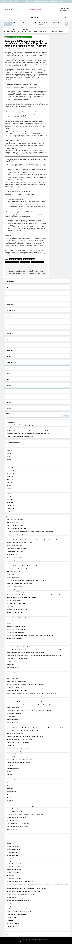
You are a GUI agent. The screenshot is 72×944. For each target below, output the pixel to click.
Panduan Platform (11, 716)
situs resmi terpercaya (12, 782)
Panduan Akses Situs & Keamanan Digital (16, 681)
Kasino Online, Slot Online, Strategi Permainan (17, 609)
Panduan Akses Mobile (12, 675)
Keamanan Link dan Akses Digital (14, 638)
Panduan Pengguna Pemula (13, 707)
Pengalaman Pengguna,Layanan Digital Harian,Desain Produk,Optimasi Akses (25, 736)
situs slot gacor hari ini (12, 362)
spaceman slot (10, 385)
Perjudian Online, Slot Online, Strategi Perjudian (18, 742)
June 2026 (9, 453)
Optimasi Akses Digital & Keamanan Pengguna (17, 658)
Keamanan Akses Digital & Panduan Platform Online (19, 618)
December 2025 (10, 470)
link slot (8, 316)
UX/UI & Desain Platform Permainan (15, 929)
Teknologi (9, 843)
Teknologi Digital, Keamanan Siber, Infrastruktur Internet (18, 37)
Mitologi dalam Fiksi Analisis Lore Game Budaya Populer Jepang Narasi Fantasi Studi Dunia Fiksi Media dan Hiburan (34, 655)
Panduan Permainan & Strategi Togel (15, 713)
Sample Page (34, 17)
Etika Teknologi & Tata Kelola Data (15, 551)
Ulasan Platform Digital (12, 917)
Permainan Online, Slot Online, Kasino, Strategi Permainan (20, 754)
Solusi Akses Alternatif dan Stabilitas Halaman (18, 823)
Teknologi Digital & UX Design (14, 878)
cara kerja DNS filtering (29, 259)
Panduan (9, 661)
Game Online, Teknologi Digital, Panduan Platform (18, 568)
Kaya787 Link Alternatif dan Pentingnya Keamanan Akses (20, 436)
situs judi (9, 771)
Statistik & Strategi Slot (12, 832)
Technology (9, 837)
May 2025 (9, 491)
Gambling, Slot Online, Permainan (14, 557)
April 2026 (9, 459)
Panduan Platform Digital (12, 719)
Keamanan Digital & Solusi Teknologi (15, 632)
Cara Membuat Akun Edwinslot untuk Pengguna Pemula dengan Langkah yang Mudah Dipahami (29, 430)
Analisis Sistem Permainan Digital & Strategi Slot (18, 528)
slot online (9, 803)
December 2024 (10, 505)
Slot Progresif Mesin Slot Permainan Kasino (17, 817)
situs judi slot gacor (11, 777)
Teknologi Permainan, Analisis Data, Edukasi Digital (19, 900)
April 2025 (9, 494)
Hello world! (23, 445)
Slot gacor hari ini (11, 310)
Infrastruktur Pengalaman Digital (14, 589)
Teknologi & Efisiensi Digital (13, 849)
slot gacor (9, 322)
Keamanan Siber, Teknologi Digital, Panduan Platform (19, 647)
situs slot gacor (10, 304)
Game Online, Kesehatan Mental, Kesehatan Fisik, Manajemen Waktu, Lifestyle (25, 566)
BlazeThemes (23, 941)
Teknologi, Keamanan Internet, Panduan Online (17, 906)
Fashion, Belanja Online (12, 554)
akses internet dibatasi (15, 259)
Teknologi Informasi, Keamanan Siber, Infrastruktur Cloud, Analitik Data (23, 891)
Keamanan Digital (11, 623)
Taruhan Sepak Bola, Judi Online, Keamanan (17, 835)
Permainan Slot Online (12, 756)
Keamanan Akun (10, 620)
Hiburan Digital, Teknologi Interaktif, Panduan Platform (19, 583)
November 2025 (10, 473)
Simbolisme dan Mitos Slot (13, 768)
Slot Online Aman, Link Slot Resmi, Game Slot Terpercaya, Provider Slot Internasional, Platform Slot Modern (32, 806)
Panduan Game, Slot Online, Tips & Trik (16, 699)
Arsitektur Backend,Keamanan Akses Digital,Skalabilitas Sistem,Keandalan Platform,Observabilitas (30, 531)
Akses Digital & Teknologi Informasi (15, 519)
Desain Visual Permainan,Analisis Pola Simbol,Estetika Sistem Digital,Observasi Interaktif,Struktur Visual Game (33, 539)
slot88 (8, 379)
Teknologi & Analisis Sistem (13, 846)
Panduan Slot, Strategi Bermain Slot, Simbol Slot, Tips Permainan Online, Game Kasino (27, 730)
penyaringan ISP (25, 262)
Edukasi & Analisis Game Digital (14, 545)
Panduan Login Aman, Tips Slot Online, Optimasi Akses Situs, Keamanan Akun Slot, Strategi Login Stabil (31, 702)
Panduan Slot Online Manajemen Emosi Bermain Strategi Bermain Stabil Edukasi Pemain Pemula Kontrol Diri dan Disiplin (35, 728)
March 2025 (9, 496)
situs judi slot (10, 774)
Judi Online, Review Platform (13, 600)
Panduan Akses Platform (12, 678)
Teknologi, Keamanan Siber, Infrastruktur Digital (18, 908)
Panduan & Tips (10, 664)
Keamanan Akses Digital (12, 615)
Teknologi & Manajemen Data (13, 866)
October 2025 (10, 476)
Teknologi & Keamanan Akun (13, 861)
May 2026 (9, 456)
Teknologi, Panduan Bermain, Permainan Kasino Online (19, 911)
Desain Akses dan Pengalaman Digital (15, 534)
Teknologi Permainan (11, 897)
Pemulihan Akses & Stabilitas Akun (15, 733)
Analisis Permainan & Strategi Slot (15, 525)
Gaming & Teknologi (11, 574)
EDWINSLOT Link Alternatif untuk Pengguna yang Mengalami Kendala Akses (25, 425)
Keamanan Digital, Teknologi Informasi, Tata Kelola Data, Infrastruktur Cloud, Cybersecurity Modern (30, 635)
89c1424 (8, 48)
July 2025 (9, 485)
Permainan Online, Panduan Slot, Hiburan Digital (18, 748)
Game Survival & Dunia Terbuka (14, 571)
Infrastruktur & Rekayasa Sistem (14, 586)
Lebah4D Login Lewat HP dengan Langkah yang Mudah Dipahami (22, 428)
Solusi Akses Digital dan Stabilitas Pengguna (17, 826)
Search (8, 413)
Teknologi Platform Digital (13, 903)
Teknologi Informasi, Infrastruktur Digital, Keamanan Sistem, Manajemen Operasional (26, 888)
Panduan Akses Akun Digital (13, 667)
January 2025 (10, 502)
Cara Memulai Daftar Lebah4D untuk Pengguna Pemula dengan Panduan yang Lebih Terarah (42, 1)
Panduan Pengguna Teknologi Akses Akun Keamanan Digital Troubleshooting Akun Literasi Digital (29, 710)
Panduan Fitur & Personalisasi (14, 696)
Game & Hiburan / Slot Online (13, 560)
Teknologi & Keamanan (12, 858)
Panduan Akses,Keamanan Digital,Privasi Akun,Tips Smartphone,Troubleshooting (25, 684)
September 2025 (10, 479)
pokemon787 (10, 765)
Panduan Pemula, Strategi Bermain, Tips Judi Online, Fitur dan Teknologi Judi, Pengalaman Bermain (30, 704)
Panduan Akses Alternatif (12, 670)
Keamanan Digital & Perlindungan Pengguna (17, 629)
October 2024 (10, 511)
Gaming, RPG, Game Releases (13, 577)
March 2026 (9, 462)
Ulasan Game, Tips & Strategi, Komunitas (16, 914)
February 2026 (10, 465)
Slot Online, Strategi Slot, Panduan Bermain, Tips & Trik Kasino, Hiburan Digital (25, 814)
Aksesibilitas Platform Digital (13, 522)
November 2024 (10, 508)
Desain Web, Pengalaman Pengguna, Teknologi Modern (19, 542)
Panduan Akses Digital (12, 673)
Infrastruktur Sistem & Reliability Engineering (17, 592)
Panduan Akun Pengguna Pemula (14, 687)
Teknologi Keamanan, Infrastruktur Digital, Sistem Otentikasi (21, 894)
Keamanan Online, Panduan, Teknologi (15, 644)
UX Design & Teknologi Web (13, 926)
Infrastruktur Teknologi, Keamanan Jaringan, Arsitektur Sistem (21, 597)
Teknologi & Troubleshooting (13, 872)
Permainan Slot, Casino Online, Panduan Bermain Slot (19, 759)
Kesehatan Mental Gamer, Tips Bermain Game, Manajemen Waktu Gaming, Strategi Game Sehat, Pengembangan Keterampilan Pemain (38, 649)
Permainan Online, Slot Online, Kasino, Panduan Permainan (20, 751)
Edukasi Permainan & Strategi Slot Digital (16, 548)
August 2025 (9, 482)
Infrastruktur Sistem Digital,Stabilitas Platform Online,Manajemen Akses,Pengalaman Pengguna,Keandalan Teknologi (34, 594)
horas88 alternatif (9, 103)
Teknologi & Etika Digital (12, 852)
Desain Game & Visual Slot (13, 537)
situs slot (9, 373)
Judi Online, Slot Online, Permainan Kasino (16, 603)
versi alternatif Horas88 (37, 262)
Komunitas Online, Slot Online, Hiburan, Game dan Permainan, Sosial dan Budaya (25, 652)
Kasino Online (10, 606)
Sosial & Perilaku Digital (12, 829)
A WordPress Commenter (13, 445)
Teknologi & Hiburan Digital (13, 855)
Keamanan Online (11, 641)
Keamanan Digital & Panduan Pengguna (16, 626)
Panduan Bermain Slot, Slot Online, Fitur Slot (17, 690)
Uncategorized (10, 920)
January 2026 (10, 468)
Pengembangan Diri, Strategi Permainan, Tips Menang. (19, 739)
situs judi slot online (11, 780)
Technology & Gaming (12, 840)
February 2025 (10, 499)
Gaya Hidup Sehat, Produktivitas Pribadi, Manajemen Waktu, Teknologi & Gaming (25, 580)
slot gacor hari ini (11, 293)
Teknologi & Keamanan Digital (14, 864)
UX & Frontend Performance (13, 923)
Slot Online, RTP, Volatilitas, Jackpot (15, 811)
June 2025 (9, 488)
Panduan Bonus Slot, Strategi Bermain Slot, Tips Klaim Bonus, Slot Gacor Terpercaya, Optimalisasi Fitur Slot (32, 693)
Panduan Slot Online (11, 725)
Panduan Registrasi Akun (12, 722)
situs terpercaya (10, 333)
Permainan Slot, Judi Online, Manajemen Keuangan (18, 762)
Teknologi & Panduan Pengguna (14, 869)
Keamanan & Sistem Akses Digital (14, 612)
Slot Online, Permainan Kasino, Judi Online (16, 809)
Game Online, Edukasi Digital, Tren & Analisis (17, 563)
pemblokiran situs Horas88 (12, 262)
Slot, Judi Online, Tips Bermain (14, 820)
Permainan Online (11, 745)
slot (7, 287)
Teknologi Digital (10, 875)
